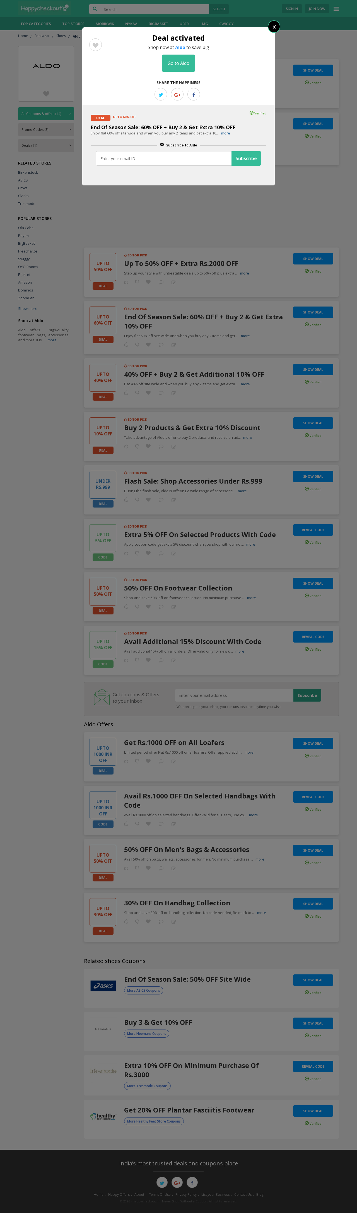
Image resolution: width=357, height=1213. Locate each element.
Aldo (180, 47)
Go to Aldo (178, 63)
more (225, 133)
